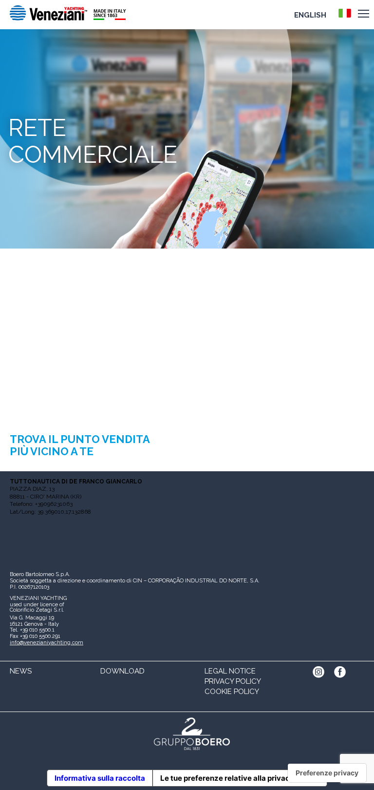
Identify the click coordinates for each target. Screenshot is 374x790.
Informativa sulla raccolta (100, 778)
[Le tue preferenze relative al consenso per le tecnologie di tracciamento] (327, 773)
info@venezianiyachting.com (46, 642)
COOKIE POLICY (232, 691)
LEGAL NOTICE (230, 671)
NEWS (21, 671)
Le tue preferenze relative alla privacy (227, 778)
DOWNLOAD (122, 671)
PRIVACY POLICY (233, 681)
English (310, 15)
